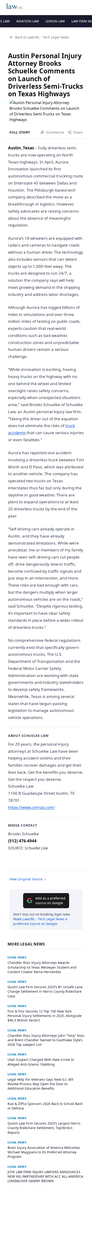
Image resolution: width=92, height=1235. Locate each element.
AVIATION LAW (27, 21)
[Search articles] (86, 6)
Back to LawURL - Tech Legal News (42, 37)
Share (78, 132)
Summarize (55, 132)
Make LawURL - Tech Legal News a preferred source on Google (40, 921)
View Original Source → (28, 879)
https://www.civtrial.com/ (31, 807)
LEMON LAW (55, 21)
